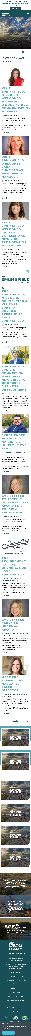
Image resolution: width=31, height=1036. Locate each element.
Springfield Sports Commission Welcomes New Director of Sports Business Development (15, 378)
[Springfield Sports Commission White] (15, 1018)
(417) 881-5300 (17, 960)
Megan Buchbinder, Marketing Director (15, 452)
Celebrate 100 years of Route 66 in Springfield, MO (15, 4)
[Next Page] (27, 721)
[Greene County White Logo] (6, 1018)
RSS (14, 721)
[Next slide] (27, 33)
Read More (5, 133)
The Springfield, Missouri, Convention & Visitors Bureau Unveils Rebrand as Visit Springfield (15, 306)
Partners (20, 1004)
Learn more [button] (6, 1028)
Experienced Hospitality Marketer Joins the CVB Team (14, 442)
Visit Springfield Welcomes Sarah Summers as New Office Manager (13, 167)
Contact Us (11, 1004)
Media (22, 996)
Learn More (15, 8)
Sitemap (21, 1008)
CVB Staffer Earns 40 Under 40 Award (13, 625)
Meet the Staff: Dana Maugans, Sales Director (13, 683)
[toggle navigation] (28, 13)
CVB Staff (6, 115)
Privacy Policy (11, 1008)
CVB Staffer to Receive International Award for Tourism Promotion (15, 504)
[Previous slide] (3, 33)
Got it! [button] (8, 1033)
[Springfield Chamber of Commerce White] (24, 1018)
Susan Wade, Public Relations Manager (15, 633)
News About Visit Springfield (15, 1000)
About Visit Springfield (15, 992)
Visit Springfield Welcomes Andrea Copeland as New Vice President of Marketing (14, 234)
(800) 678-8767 (18, 958)
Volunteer (16, 1011)
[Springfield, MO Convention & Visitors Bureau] (6, 13)
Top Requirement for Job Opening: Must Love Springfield (15, 566)
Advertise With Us (12, 996)
